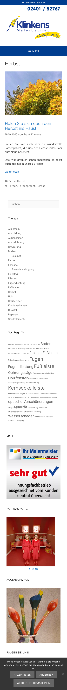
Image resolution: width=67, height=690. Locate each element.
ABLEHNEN (47, 674)
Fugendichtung (16, 283)
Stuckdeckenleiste (15, 412)
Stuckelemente (17, 319)
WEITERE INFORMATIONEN (33, 683)
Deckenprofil (23, 348)
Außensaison (15, 237)
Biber (37, 344)
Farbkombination (15, 353)
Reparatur (14, 314)
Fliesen (12, 278)
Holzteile (44, 379)
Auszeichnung (16, 242)
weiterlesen (12, 171)
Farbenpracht (27, 185)
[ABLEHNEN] (63, 673)
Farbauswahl (38, 348)
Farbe (12, 181)
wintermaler (40, 417)
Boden (12, 251)
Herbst (21, 181)
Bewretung (14, 246)
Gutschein (45, 373)
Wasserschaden (21, 416)
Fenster (26, 353)
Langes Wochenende (38, 397)
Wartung (37, 412)
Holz (10, 296)
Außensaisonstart (27, 344)
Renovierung (33, 408)
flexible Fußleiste (43, 353)
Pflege (10, 408)
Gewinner (37, 373)
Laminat (16, 255)
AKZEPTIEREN (22, 674)
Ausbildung (14, 233)
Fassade (13, 264)
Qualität (12, 310)
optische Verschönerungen (30, 401)
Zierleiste (20, 421)
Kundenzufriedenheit (48, 394)
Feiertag (13, 274)
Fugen (36, 359)
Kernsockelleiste (26, 388)
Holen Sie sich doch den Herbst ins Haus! (28, 126)
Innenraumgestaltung (17, 383)
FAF (30, 348)
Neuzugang (52, 397)
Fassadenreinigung (23, 269)
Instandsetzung (32, 383)
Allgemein (14, 228)
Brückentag (13, 348)
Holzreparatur (34, 379)
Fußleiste (44, 366)
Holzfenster (15, 301)
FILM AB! (33, 569)
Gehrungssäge (20, 372)
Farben (13, 185)
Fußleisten (14, 287)
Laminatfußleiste (22, 397)
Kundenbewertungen (16, 394)
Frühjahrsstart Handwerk (18, 360)
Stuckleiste (28, 412)
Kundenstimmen (17, 305)
